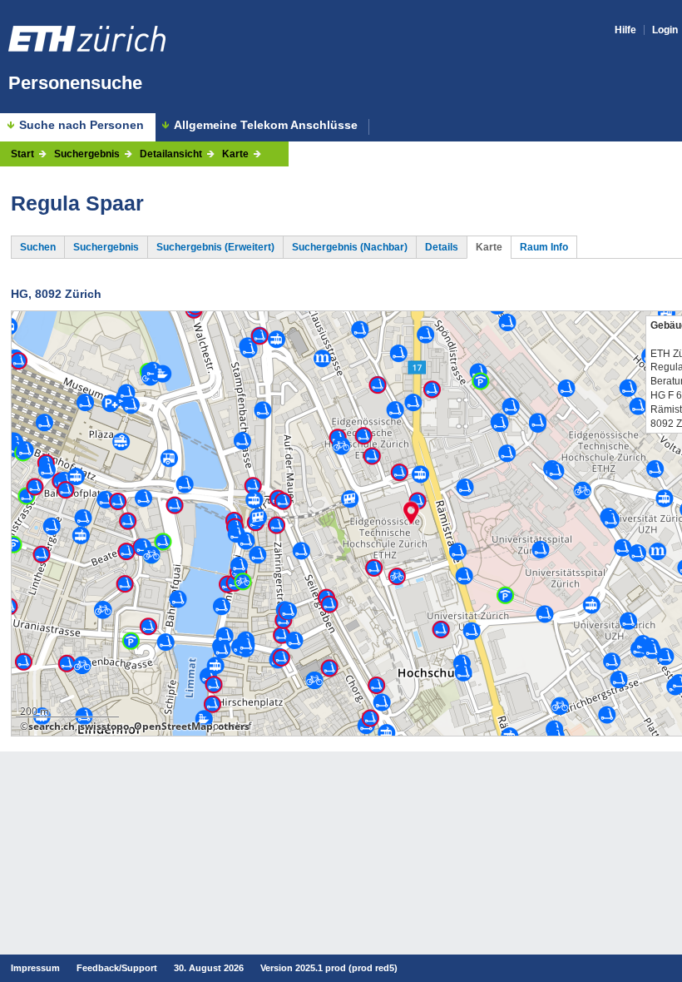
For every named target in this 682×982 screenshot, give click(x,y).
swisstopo (104, 726)
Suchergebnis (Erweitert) (215, 247)
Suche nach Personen (81, 124)
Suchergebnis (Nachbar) (350, 247)
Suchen (38, 247)
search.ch (51, 726)
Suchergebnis (87, 154)
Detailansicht (171, 154)
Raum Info (544, 247)
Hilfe (625, 30)
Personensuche (75, 82)
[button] (411, 512)
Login (665, 30)
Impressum (35, 968)
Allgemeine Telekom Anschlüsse (266, 125)
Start (22, 154)
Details (441, 247)
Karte (235, 154)
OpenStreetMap (173, 726)
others (234, 726)
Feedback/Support (117, 968)
